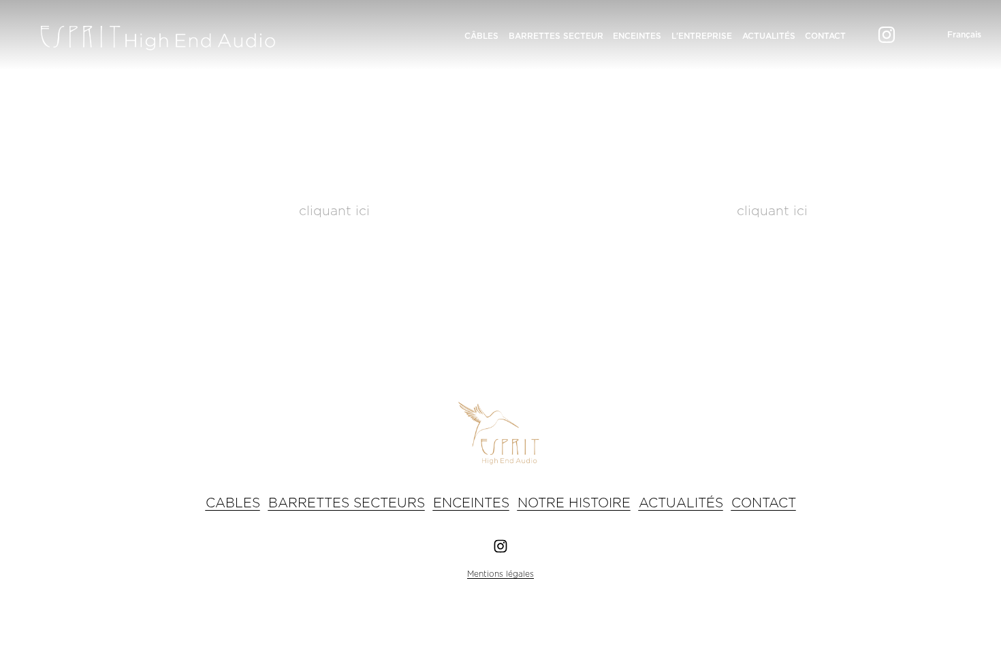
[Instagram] (886, 35)
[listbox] (954, 35)
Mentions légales (500, 574)
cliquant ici (334, 211)
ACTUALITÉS (768, 36)
